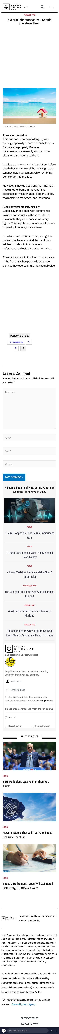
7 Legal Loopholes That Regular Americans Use (29, 535)
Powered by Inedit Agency (23, 1004)
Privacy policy (48, 916)
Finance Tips (29, 15)
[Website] (29, 464)
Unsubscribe (34, 920)
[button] (42, 7)
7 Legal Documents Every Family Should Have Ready (29, 554)
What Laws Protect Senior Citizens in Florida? (29, 613)
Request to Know (29, 1023)
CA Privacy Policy (29, 1018)
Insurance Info (29, 586)
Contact (22, 920)
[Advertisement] (29, 57)
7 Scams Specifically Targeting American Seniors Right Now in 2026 (30, 489)
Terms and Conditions (29, 916)
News (29, 527)
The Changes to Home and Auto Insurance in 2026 (29, 594)
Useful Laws (29, 605)
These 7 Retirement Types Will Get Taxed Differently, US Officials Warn (28, 885)
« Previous (16, 342)
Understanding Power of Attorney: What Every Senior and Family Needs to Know (29, 633)
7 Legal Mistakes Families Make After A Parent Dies (29, 574)
